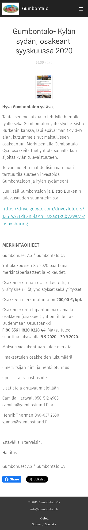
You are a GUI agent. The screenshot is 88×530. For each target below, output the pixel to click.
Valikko (81, 8)
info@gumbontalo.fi (44, 509)
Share (14, 479)
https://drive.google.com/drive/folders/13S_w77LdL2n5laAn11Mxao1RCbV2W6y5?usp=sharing (43, 216)
